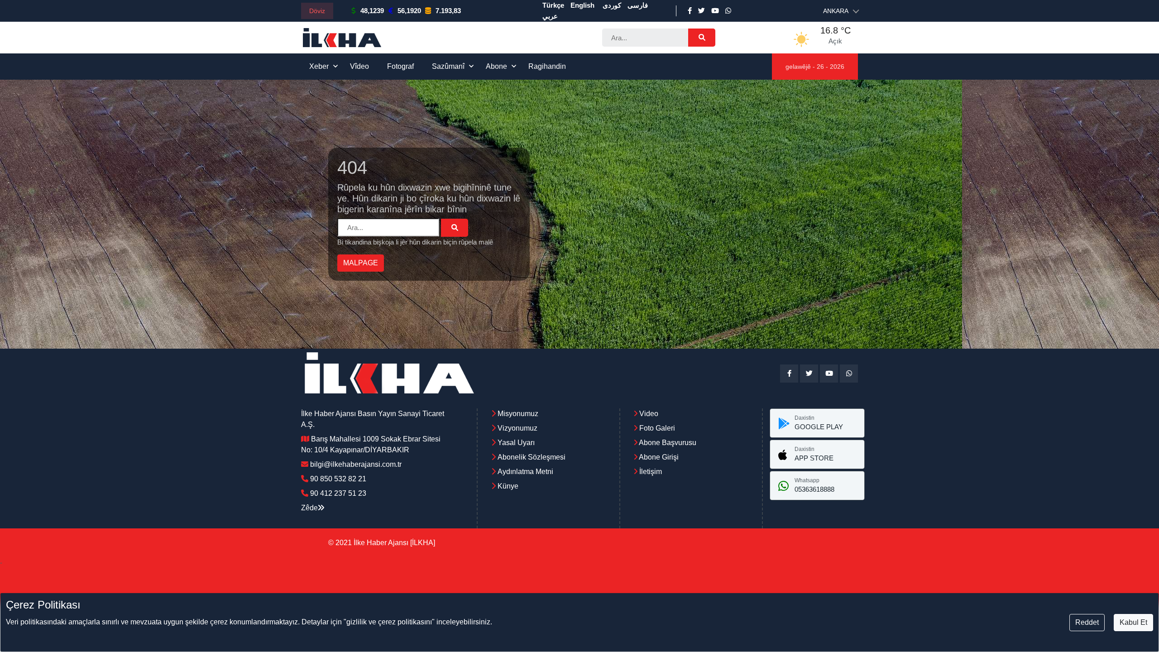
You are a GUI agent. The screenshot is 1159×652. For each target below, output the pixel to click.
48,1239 (372, 10)
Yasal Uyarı (516, 442)
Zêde (309, 508)
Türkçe (553, 5)
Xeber (319, 66)
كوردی (612, 5)
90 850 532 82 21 (338, 479)
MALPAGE (360, 263)
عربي (550, 16)
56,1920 (409, 10)
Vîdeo (359, 66)
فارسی (637, 5)
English (582, 5)
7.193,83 (448, 10)
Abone (496, 66)
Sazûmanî (448, 66)
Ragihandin (547, 66)
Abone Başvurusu (666, 442)
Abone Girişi (658, 457)
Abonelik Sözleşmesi (531, 457)
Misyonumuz (518, 413)
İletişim (649, 471)
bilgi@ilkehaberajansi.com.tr (356, 464)
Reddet (1087, 622)
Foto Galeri (656, 428)
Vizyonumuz (517, 428)
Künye (508, 486)
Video (647, 413)
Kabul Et (1133, 622)
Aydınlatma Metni (525, 471)
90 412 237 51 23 (338, 493)
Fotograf (400, 66)
